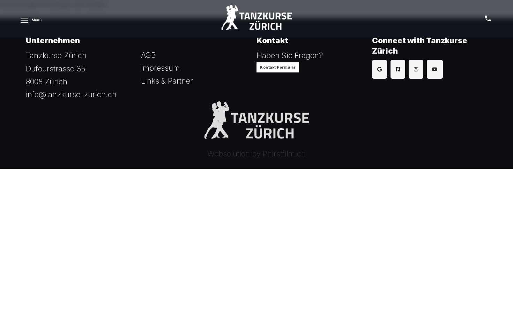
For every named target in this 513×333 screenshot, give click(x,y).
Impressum (160, 67)
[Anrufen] (488, 18)
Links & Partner (167, 80)
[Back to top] (488, 312)
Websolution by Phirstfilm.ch (256, 153)
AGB (148, 55)
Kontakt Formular (278, 67)
